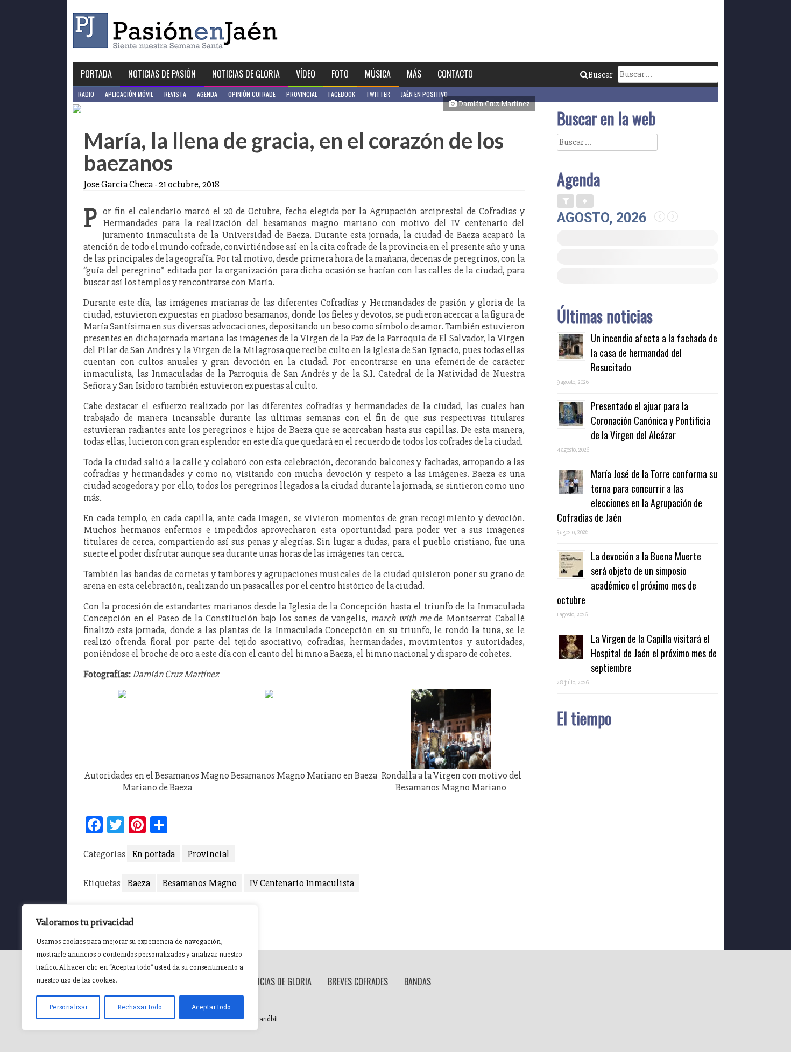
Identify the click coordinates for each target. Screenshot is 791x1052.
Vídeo (305, 73)
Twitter (378, 94)
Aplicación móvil (129, 94)
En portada (153, 854)
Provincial (301, 94)
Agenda (207, 94)
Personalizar (68, 1007)
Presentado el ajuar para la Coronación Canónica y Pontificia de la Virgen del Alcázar (650, 420)
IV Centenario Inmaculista (301, 883)
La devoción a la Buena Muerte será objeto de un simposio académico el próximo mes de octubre (629, 578)
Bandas (417, 981)
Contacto (455, 73)
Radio (86, 94)
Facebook (341, 94)
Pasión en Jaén (178, 31)
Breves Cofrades (358, 981)
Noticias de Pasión (162, 73)
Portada (96, 73)
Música (378, 73)
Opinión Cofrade (252, 94)
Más (414, 73)
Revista (175, 94)
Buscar (600, 74)
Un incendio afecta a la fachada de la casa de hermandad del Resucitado (654, 352)
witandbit (264, 1019)
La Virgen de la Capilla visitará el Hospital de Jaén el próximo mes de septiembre (654, 653)
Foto (340, 73)
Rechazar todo (139, 1007)
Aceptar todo (211, 1007)
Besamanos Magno (200, 883)
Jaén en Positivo (424, 94)
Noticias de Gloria (246, 73)
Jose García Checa (118, 184)
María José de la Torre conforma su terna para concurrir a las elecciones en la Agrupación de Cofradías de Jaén (637, 495)
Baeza (139, 883)
